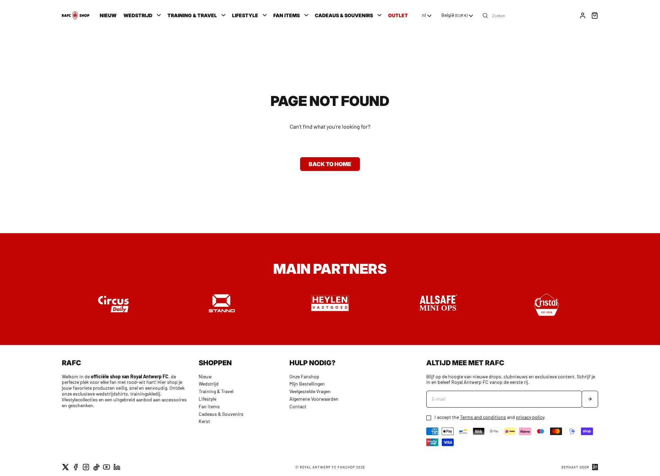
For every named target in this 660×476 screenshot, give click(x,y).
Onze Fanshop (304, 376)
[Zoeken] (485, 15)
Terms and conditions (483, 417)
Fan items (209, 406)
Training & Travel (216, 391)
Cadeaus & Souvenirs (221, 414)
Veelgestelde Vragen (310, 391)
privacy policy (530, 417)
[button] (142, 15)
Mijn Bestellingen (307, 384)
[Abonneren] (590, 399)
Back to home (330, 164)
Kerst (204, 421)
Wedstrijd (209, 384)
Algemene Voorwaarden (314, 399)
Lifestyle (207, 399)
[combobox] (427, 15)
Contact (297, 406)
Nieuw (205, 376)
